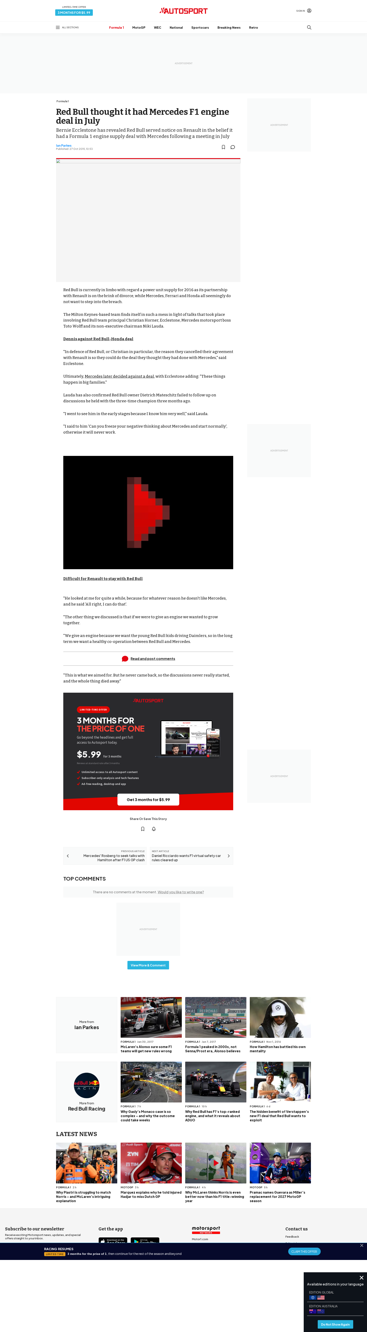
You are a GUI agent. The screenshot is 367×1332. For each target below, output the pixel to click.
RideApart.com (202, 1266)
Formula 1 (116, 27)
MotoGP (138, 27)
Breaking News (229, 27)
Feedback (292, 1236)
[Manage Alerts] (154, 829)
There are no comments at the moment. (148, 892)
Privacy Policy (207, 1298)
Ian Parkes (64, 145)
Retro (253, 27)
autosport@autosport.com (304, 1250)
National (176, 27)
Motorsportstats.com (207, 1259)
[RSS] (138, 1266)
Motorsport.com (203, 1252)
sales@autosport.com (300, 1270)
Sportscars (200, 27)
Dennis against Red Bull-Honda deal (98, 339)
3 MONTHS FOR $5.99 (74, 12)
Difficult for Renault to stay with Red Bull (103, 578)
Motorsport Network (175, 1304)
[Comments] (234, 147)
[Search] (309, 27)
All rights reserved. (204, 1304)
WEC (157, 27)
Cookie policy (185, 1298)
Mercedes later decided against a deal (119, 376)
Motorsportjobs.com (206, 1246)
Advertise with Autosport (302, 1257)
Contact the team (297, 1263)
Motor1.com (200, 1239)
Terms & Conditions (160, 1298)
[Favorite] (223, 147)
